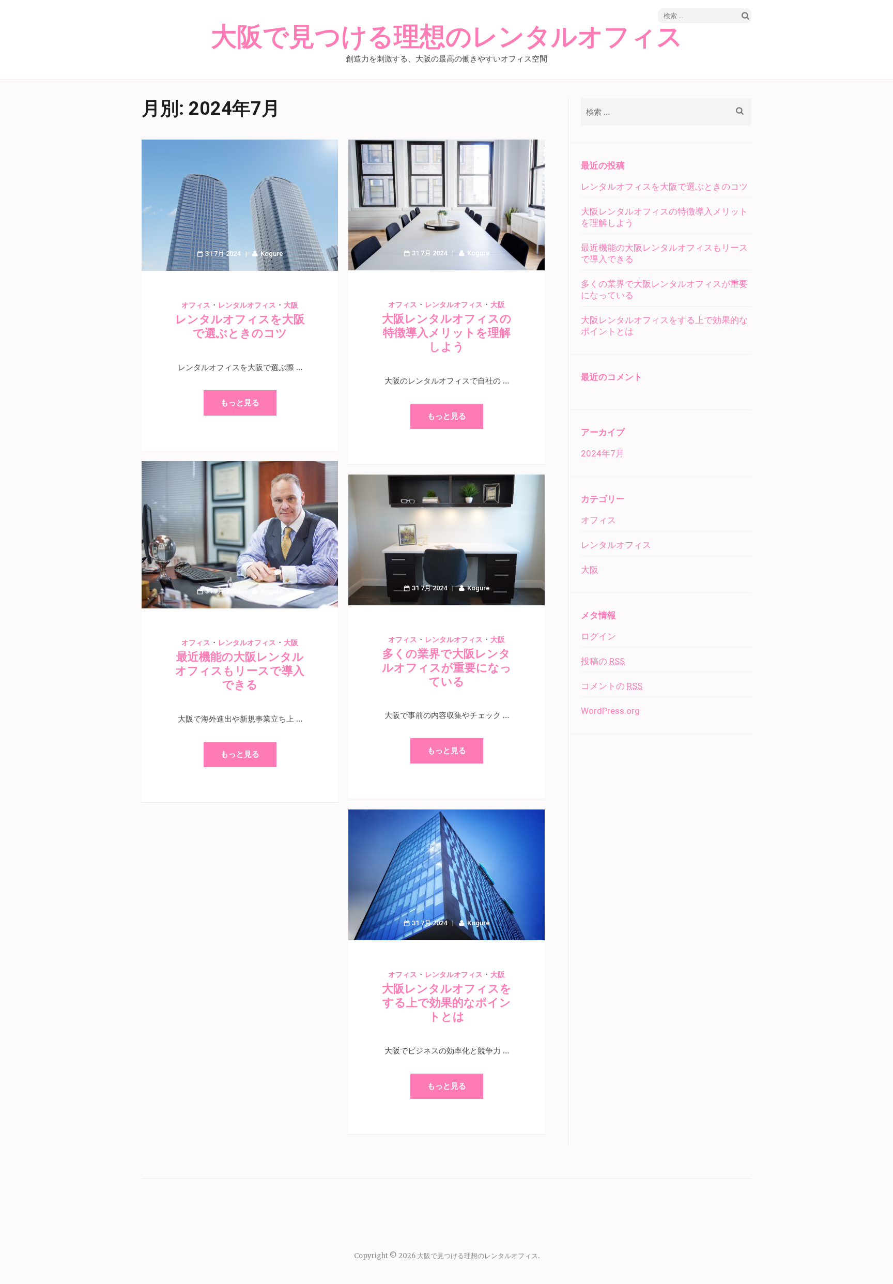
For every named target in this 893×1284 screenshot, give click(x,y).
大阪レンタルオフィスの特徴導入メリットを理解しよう (447, 332)
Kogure (271, 253)
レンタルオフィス (247, 305)
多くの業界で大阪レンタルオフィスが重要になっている (447, 667)
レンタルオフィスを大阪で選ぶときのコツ (664, 186)
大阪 (291, 305)
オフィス (195, 305)
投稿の (603, 661)
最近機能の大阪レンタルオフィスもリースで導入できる (239, 670)
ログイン (598, 636)
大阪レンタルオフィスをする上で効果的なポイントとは (447, 1002)
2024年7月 (602, 453)
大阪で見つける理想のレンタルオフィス (447, 37)
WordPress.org (610, 711)
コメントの (611, 686)
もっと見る (240, 402)
